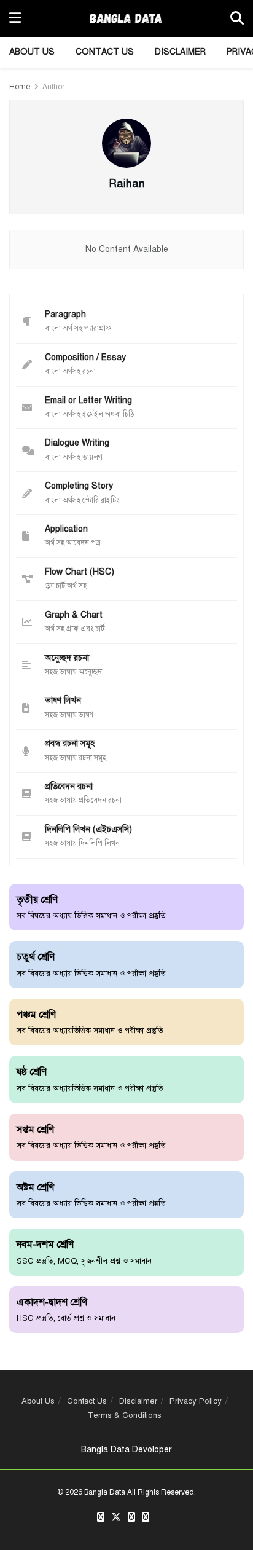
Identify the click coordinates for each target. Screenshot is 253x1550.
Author (53, 86)
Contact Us (105, 52)
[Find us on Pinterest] (131, 1518)
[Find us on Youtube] (145, 1518)
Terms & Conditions (125, 1415)
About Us (32, 52)
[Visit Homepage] (126, 18)
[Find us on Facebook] (100, 1518)
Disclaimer (180, 52)
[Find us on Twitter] (116, 1518)
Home (19, 86)
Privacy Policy (195, 1401)
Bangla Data (104, 1492)
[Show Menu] (15, 18)
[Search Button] (237, 18)
